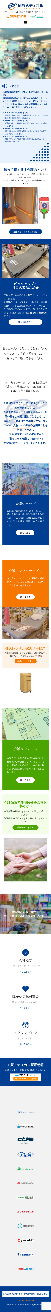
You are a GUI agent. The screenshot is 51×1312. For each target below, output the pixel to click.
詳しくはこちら (25, 322)
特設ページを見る (25, 661)
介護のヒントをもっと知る (25, 231)
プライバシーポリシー (25, 1300)
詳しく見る (25, 532)
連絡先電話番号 (31, 104)
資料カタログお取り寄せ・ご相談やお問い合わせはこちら (26, 1294)
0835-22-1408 (18, 16)
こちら (27, 118)
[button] (6, 205)
